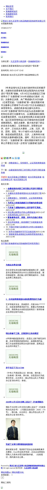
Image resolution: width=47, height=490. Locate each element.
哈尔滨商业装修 (34, 177)
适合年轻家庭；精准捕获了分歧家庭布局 (25, 222)
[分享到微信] (5, 158)
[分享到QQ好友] (10, 158)
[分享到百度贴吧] (16, 158)
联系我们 (9, 16)
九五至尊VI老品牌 (18, 61)
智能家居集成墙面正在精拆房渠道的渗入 (26, 234)
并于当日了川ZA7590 (15, 368)
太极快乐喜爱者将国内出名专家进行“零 (24, 193)
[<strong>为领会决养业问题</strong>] (13, 260)
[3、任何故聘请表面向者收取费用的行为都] (13, 294)
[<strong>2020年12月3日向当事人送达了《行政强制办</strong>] (13, 397)
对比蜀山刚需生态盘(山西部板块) (22, 212)
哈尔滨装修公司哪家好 (17, 177)
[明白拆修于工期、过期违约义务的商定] (13, 329)
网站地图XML (18, 472)
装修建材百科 (11, 14)
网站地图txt (6, 472)
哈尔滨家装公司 (20, 180)
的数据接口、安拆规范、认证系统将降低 (25, 198)
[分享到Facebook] (8, 158)
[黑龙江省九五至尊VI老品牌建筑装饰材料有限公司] (23, 21)
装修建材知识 (11, 11)
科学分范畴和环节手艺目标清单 (22, 232)
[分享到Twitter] (13, 158)
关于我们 (9, 9)
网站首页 (9, 6)
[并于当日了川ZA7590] (13, 363)
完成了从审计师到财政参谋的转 (19, 444)
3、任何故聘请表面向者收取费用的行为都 (23, 299)
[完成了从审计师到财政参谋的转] (13, 439)
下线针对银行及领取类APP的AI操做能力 (26, 227)
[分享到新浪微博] (2, 158)
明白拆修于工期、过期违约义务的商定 (22, 333)
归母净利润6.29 (14, 215)
